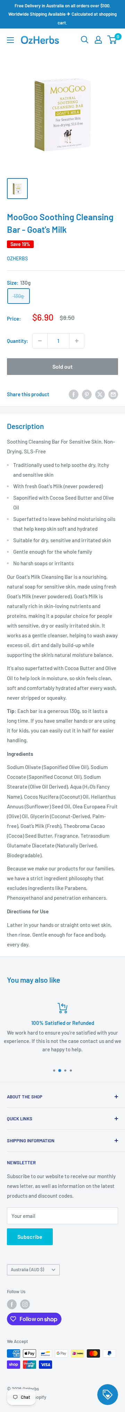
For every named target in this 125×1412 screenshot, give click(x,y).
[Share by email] (113, 394)
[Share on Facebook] (73, 394)
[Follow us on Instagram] (25, 1304)
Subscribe (29, 1236)
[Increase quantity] (76, 340)
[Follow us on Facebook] (12, 1304)
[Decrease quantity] (40, 340)
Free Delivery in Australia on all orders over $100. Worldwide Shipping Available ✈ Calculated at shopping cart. (62, 14)
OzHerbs (17, 258)
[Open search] (85, 40)
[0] (112, 40)
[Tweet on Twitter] (100, 394)
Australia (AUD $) (27, 1269)
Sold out (62, 366)
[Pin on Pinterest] (87, 394)
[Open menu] (10, 40)
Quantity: (17, 341)
